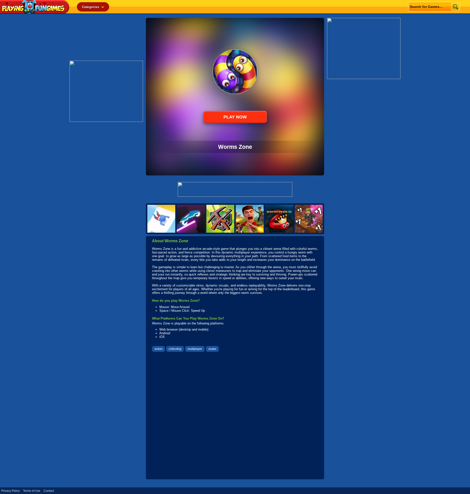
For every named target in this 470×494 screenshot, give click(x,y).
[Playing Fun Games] (35, 12)
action (158, 349)
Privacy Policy (10, 491)
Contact (49, 491)
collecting (175, 349)
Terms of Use (31, 491)
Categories (91, 7)
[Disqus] (235, 416)
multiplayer (195, 349)
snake (212, 349)
